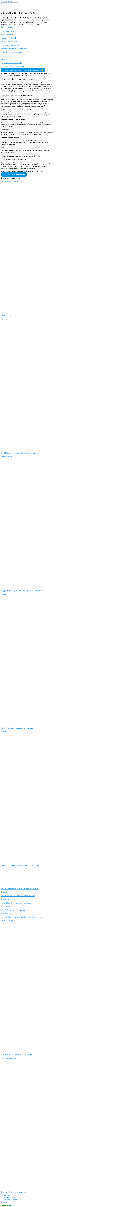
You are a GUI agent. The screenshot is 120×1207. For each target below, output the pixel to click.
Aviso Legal (7, 1195)
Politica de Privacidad (10, 1199)
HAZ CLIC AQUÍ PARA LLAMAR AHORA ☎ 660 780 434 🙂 (23, 70)
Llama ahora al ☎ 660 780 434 (14, 174)
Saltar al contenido (6, 1)
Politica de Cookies (9, 1197)
